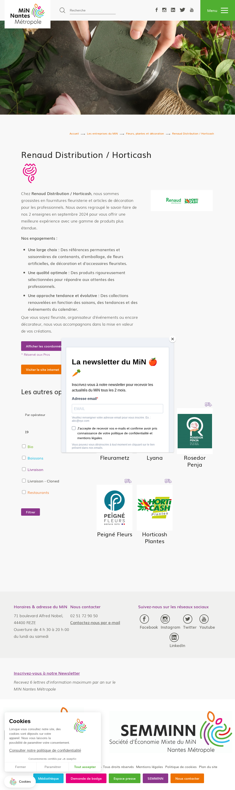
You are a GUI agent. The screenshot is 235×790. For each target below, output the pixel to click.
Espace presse (125, 778)
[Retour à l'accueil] (27, 14)
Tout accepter (85, 767)
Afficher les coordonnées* (46, 346)
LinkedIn (177, 645)
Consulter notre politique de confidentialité (45, 750)
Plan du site (208, 766)
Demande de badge (86, 778)
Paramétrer (53, 767)
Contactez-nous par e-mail (95, 622)
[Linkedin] (173, 10)
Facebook (149, 627)
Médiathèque (48, 778)
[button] (20, 782)
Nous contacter (187, 778)
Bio (30, 446)
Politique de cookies (181, 766)
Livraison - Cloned (43, 481)
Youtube (207, 627)
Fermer (20, 767)
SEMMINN (155, 778)
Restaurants (38, 492)
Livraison (35, 469)
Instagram (170, 627)
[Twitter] (182, 10)
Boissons (35, 458)
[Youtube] (192, 10)
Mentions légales (149, 766)
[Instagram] (164, 10)
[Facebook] (156, 10)
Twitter (190, 627)
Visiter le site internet (42, 369)
